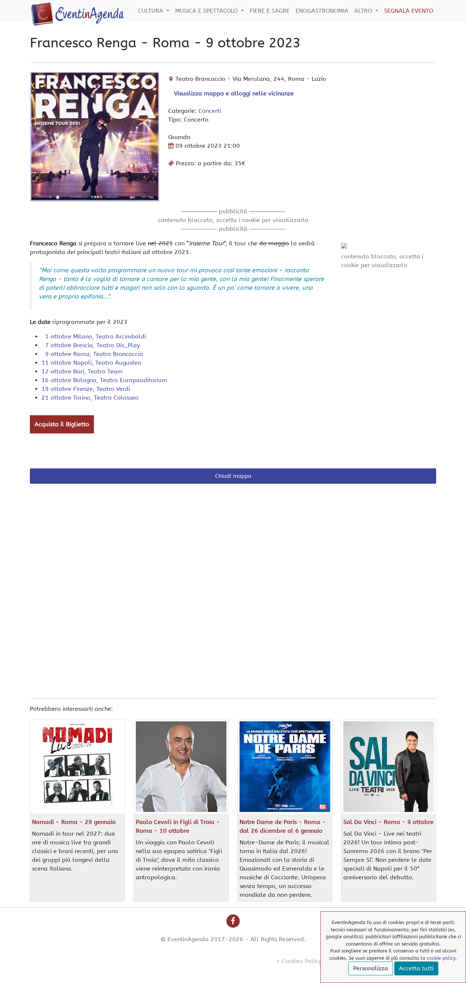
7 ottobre (91, 345)
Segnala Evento (408, 10)
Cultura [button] (151, 10)
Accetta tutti (416, 968)
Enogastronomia (322, 10)
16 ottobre (104, 380)
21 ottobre (90, 397)
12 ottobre (82, 371)
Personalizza (370, 968)
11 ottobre (91, 362)
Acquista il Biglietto (62, 424)
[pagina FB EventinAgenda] (233, 920)
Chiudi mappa (233, 476)
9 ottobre (92, 353)
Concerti (209, 110)
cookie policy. (442, 958)
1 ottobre (94, 336)
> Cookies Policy (298, 961)
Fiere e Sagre (270, 10)
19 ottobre (86, 388)
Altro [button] (364, 10)
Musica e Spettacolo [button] (207, 10)
